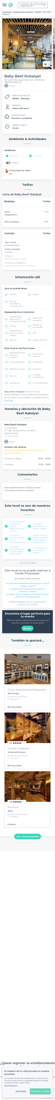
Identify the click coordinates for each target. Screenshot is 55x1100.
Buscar (27, 628)
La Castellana (10, 428)
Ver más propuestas (27, 836)
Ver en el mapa (11, 436)
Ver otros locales (27, 563)
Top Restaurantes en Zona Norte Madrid (40, 550)
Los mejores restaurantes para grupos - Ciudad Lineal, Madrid (17, 550)
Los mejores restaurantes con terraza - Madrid (40, 526)
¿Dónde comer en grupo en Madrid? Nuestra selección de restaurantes (40, 538)
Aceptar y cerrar (40, 1091)
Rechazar (21, 1091)
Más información (10, 1085)
